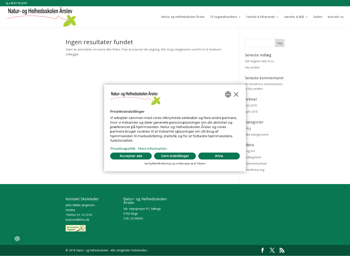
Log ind (250, 151)
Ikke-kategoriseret (257, 134)
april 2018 (251, 112)
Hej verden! (252, 67)
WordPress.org (254, 170)
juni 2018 (251, 105)
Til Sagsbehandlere (223, 17)
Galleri (317, 17)
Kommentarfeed (256, 163)
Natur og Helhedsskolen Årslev (183, 17)
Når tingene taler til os (259, 61)
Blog (248, 128)
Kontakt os (336, 17)
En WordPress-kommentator (264, 84)
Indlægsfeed (253, 157)
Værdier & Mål (294, 17)
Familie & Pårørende (260, 17)
